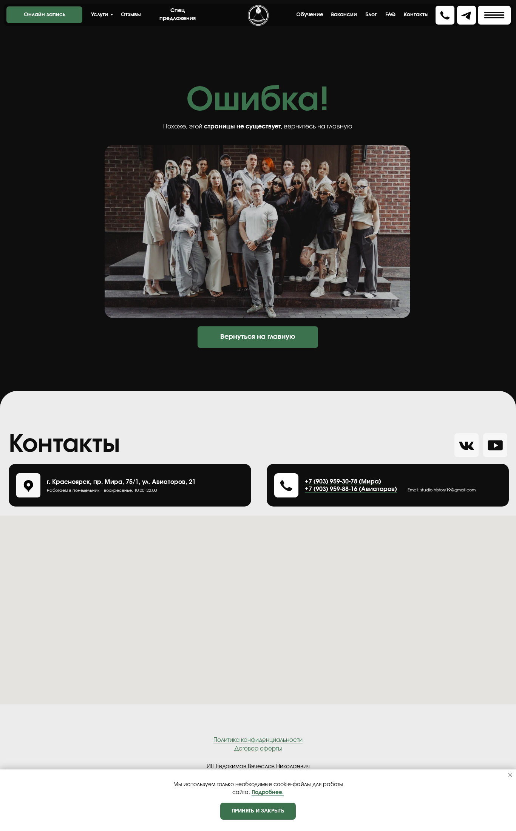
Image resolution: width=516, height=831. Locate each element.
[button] (494, 15)
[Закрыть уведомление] (510, 775)
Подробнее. (268, 792)
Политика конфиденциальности (258, 740)
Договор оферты (258, 749)
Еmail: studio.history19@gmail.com (442, 490)
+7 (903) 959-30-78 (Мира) (343, 482)
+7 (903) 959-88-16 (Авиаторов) (351, 489)
